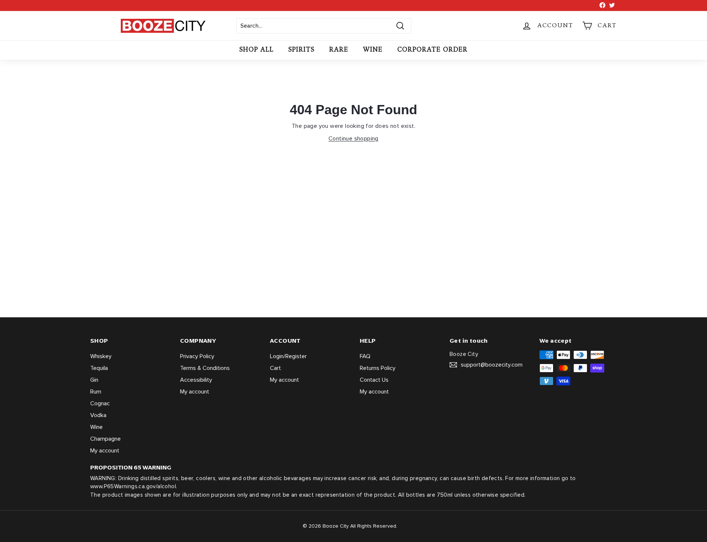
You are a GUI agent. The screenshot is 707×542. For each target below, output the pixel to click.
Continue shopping (353, 138)
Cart (275, 368)
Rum (95, 392)
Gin (94, 380)
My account (104, 451)
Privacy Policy (197, 356)
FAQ (365, 356)
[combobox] (324, 25)
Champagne (105, 439)
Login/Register (288, 356)
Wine (373, 49)
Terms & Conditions (205, 368)
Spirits (301, 49)
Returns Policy (377, 368)
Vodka (98, 415)
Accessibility (196, 380)
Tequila (99, 368)
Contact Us (374, 380)
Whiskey (101, 356)
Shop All (256, 49)
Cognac (100, 403)
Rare (338, 49)
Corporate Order (432, 49)
